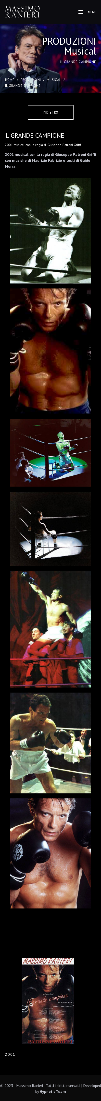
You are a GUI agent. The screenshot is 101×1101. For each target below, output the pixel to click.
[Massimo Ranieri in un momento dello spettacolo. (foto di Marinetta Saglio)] (50, 351)
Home (10, 80)
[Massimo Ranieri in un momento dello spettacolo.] (50, 453)
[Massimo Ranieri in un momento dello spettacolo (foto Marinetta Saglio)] (50, 853)
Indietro (50, 112)
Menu (92, 12)
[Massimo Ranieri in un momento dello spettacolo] (50, 230)
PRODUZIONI (31, 80)
